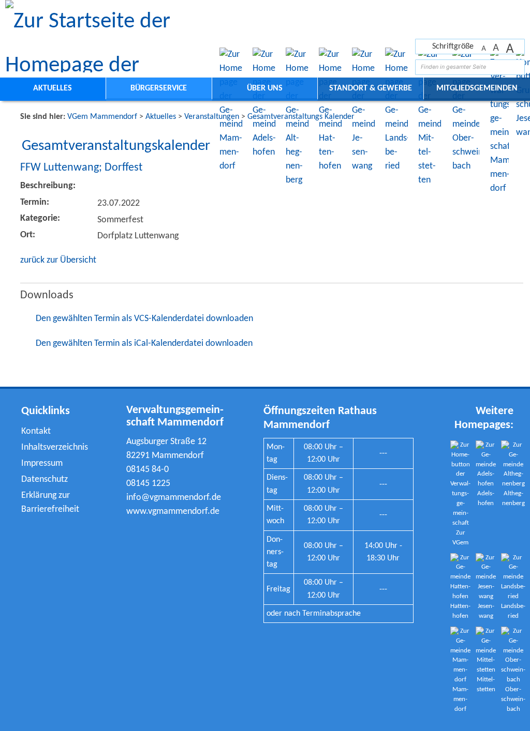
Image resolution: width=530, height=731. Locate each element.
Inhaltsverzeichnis (54, 447)
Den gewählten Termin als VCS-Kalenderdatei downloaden (144, 319)
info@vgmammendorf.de (173, 497)
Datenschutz (44, 479)
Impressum (42, 463)
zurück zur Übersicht (58, 260)
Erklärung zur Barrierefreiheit (50, 502)
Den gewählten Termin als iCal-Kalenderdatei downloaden (144, 343)
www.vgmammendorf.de (172, 511)
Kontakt (36, 431)
